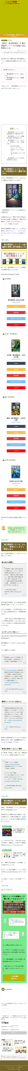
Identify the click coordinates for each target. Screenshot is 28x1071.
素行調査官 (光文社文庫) (16, 300)
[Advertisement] (14, 19)
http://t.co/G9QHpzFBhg (12, 682)
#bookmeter (8, 684)
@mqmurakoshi (12, 670)
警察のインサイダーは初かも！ (17, 150)
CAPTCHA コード (6, 1026)
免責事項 (19, 1067)
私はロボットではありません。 (11, 1029)
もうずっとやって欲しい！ (17, 147)
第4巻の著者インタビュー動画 (18, 153)
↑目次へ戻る (4, 240)
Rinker (19, 302)
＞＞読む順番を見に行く (14, 977)
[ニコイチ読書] (14, 3)
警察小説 (10, 889)
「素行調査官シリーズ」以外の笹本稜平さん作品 (15, 159)
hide (16, 128)
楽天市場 (16, 312)
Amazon (16, 306)
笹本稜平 (4, 889)
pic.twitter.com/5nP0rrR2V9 (12, 781)
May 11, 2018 (8, 787)
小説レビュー (4, 40)
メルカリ (16, 324)
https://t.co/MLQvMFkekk (15, 720)
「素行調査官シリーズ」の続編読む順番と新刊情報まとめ (15, 137)
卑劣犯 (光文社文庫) (16, 481)
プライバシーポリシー (11, 1067)
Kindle (16, 363)
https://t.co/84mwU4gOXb (13, 764)
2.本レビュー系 (9, 1056)
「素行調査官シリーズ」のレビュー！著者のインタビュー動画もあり (15, 142)
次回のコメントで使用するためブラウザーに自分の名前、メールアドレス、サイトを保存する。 (14, 1017)
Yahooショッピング (16, 318)
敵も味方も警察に (15, 146)
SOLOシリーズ (9, 845)
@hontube (12, 777)
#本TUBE (20, 779)
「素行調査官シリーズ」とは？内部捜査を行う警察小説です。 (15, 133)
